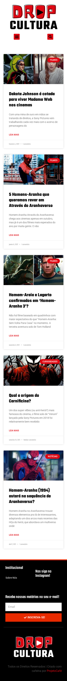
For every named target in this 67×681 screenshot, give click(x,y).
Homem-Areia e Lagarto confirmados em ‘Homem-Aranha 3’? (32, 301)
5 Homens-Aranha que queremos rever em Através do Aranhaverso (31, 200)
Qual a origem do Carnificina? (24, 398)
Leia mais (14, 134)
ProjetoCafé (54, 671)
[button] (17, 37)
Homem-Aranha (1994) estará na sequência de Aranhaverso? (30, 496)
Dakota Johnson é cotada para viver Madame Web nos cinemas (32, 100)
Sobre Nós (11, 577)
